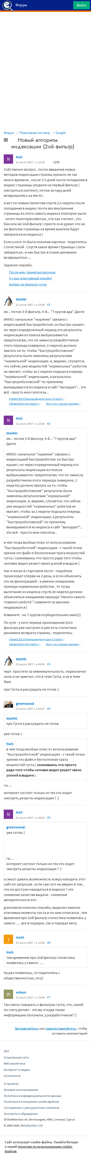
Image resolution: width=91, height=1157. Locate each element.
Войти (81, 5)
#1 (48, 304)
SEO (6, 1051)
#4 (48, 708)
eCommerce (12, 1076)
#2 (48, 423)
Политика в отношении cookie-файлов (31, 1101)
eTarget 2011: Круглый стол (25, 403)
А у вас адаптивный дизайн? (30, 278)
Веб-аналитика (14, 1063)
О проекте (11, 1084)
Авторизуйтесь (26, 1028)
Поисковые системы (34, 132)
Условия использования (21, 1090)
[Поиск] (68, 6)
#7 (48, 997)
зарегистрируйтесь (61, 1028)
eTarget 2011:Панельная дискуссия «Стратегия (37, 398)
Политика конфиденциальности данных (32, 1096)
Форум (9, 132)
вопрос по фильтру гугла (28, 284)
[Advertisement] (45, 23)
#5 (48, 817)
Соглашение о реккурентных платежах (31, 1108)
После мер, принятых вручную (32, 272)
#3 (48, 664)
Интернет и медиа (17, 1070)
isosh (20, 937)
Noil (19, 157)
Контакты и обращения (21, 1114)
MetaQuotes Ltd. (31, 1125)
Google (61, 132)
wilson (21, 992)
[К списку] (13, 141)
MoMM (21, 299)
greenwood (25, 703)
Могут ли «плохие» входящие (63, 403)
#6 (48, 942)
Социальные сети (16, 1057)
